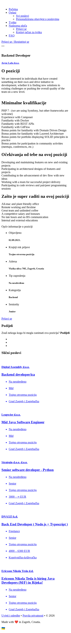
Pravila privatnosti (33, 615)
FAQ (12, 35)
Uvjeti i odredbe (10, 615)
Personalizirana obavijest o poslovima (37, 19)
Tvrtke (12, 22)
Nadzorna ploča (18, 25)
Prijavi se (21, 28)
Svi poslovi (22, 15)
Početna (13, 9)
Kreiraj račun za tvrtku (29, 32)
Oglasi (12, 12)
